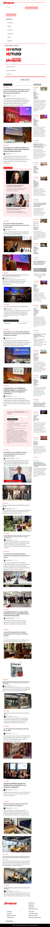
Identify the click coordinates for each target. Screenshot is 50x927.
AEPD (14, 441)
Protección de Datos (33, 913)
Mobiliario (9, 19)
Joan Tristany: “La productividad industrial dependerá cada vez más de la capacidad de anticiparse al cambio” (16, 333)
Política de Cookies (33, 915)
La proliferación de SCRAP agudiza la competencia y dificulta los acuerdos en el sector (16, 555)
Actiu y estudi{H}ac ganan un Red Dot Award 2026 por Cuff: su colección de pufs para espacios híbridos (39, 263)
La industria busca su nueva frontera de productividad (16, 306)
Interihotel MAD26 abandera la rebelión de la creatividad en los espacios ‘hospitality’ (14, 785)
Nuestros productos (11, 70)
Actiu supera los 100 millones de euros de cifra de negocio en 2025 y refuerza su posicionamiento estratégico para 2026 (16, 857)
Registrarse (31, 905)
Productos (10, 30)
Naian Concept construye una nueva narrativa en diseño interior (16, 713)
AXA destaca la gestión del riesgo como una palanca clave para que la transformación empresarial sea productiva (16, 91)
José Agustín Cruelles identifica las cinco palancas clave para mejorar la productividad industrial (16, 149)
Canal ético (9, 913)
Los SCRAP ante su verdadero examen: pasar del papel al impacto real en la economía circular (15, 454)
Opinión (9, 26)
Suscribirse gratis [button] (31, 8)
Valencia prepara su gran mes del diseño (35, 443)
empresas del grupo (12, 436)
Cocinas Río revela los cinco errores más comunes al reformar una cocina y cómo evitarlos (36, 358)
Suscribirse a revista (33, 909)
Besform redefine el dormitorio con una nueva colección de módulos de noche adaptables (36, 251)
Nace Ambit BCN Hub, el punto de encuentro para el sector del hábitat (17, 888)
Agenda (9, 37)
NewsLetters (31, 907)
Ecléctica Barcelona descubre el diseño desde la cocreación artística (16, 506)
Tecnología (10, 33)
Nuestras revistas (10, 67)
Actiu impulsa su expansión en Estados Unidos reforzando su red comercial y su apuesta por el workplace (36, 385)
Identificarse (31, 903)
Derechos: (11, 437)
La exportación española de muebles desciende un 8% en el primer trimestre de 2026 (15, 634)
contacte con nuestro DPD (16, 439)
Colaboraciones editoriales (35, 917)
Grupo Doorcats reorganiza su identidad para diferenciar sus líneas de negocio (39, 335)
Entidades (9, 41)
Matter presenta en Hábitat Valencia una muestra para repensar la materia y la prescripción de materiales (39, 404)
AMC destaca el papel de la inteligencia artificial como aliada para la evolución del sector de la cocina (36, 185)
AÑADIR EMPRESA (9, 921)
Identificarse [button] (11, 15)
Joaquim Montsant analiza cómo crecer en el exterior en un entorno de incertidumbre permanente (15, 275)
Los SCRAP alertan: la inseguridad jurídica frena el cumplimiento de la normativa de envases (16, 614)
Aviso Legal (18, 428)
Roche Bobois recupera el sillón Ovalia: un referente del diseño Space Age (36, 95)
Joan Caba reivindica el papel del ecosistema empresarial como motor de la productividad (16, 225)
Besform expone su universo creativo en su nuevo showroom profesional (15, 804)
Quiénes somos (10, 917)
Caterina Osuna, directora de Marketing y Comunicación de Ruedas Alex (16, 209)
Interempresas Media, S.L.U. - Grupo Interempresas (27, 925)
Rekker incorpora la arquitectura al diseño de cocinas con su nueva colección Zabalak (36, 313)
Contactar (8, 74)
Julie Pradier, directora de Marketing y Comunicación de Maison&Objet (15, 186)
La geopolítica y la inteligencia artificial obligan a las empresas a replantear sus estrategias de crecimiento (15, 391)
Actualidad (10, 22)
